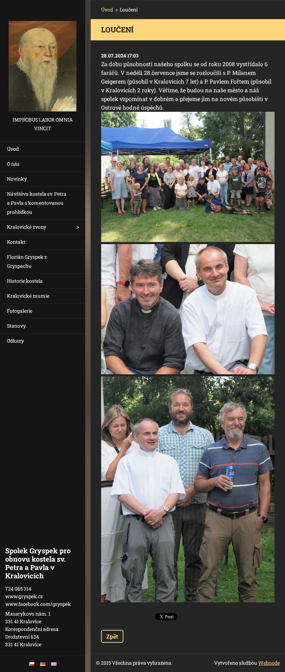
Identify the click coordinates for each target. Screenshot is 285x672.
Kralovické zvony (26, 227)
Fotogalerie (19, 310)
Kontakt (16, 242)
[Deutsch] (43, 664)
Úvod (13, 149)
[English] (54, 664)
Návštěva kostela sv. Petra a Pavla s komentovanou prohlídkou (36, 202)
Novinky (17, 178)
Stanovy (16, 325)
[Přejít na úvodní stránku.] (42, 57)
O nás (13, 164)
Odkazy (15, 340)
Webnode (269, 662)
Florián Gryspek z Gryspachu (27, 261)
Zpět (112, 636)
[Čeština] (31, 664)
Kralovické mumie (28, 295)
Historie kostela (25, 281)
